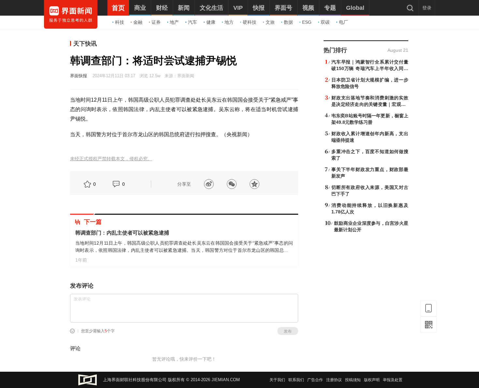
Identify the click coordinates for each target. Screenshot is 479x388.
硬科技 (249, 22)
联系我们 (296, 380)
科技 (119, 22)
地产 (174, 22)
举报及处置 (392, 380)
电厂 (343, 22)
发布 (288, 331)
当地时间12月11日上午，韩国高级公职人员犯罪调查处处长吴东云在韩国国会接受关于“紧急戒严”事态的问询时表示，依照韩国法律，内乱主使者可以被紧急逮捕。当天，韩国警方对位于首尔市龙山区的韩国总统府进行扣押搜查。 (184, 250)
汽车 (192, 22)
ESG (307, 22)
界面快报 (78, 75)
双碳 (325, 22)
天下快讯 (85, 43)
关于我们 (277, 380)
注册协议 (334, 380)
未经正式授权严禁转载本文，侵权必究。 (111, 158)
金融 (137, 22)
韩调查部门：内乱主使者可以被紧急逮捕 (122, 233)
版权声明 (372, 380)
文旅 (270, 22)
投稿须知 (353, 380)
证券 (156, 22)
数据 (288, 22)
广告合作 (315, 380)
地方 (229, 22)
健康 (210, 22)
